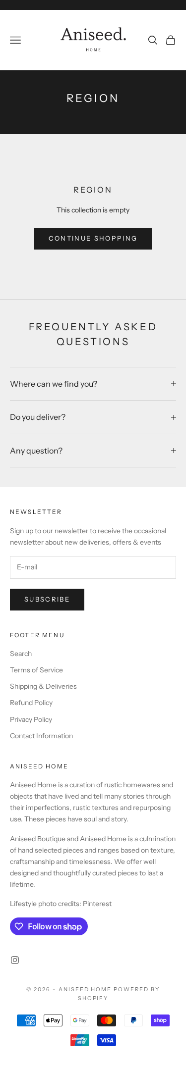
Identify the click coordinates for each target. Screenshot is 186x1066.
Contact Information (41, 735)
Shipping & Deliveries (43, 686)
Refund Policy (31, 702)
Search (21, 653)
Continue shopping (93, 238)
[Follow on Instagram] (15, 960)
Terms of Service (36, 669)
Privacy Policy (31, 719)
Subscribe (47, 599)
